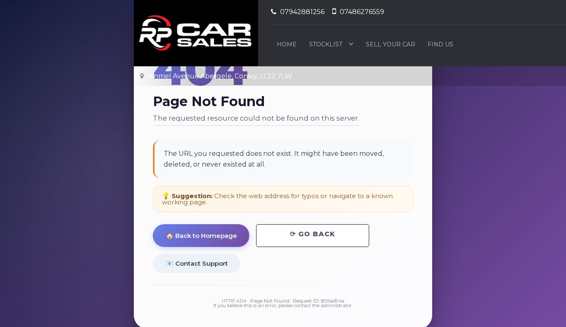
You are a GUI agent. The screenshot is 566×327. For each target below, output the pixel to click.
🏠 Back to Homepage (201, 236)
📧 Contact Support (197, 263)
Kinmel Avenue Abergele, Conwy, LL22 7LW (219, 76)
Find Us (440, 44)
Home (287, 44)
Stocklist (325, 44)
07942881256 (301, 12)
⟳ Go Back (312, 234)
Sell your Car (390, 44)
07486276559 (361, 12)
